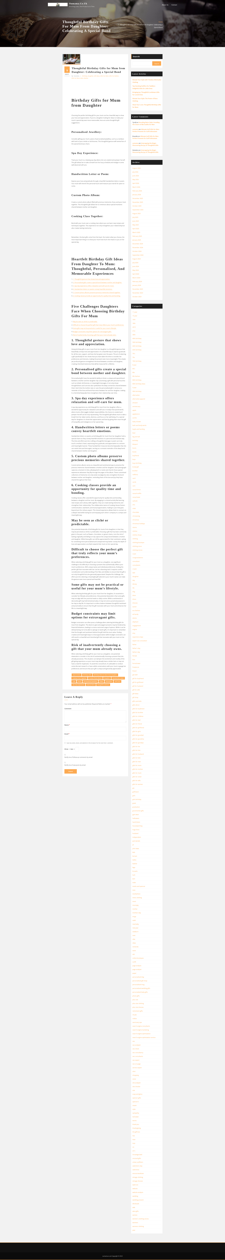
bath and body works (139, 425)
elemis (134, 618)
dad (133, 573)
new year (135, 928)
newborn (135, 932)
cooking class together (79, 678)
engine (134, 629)
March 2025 (136, 232)
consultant (136, 561)
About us (165, 5)
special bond (91, 685)
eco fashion (136, 610)
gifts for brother (137, 712)
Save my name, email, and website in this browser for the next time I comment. (90, 743)
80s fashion (136, 376)
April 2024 (135, 274)
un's (133, 1151)
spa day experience (78, 685)
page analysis (136, 966)
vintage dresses (137, 1181)
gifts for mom (104, 76)
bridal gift (135, 467)
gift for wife (136, 690)
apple (134, 410)
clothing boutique (138, 542)
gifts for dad (136, 720)
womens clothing (138, 1226)
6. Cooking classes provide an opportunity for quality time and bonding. (96, 296)
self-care (117, 681)
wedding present (138, 1200)
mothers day (136, 913)
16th (133, 320)
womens (135, 1223)
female (134, 656)
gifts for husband (138, 754)
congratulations (137, 558)
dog (133, 592)
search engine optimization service (143, 1037)
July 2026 (135, 172)
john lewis (135, 848)
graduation (136, 807)
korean (134, 856)
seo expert (135, 1060)
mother (86, 78)
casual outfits (136, 493)
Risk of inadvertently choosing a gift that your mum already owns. (94, 335)
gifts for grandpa (138, 743)
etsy (133, 633)
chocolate (135, 512)
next (133, 935)
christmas (135, 520)
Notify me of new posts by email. (75, 765)
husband (135, 833)
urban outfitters (137, 1162)
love (74, 681)
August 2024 (136, 259)
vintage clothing (137, 1177)
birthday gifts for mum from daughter (105, 675)
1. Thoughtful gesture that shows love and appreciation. (91, 279)
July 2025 (135, 217)
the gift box (136, 1132)
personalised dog (138, 977)
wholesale (135, 1204)
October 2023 (136, 297)
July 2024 (135, 263)
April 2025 (135, 229)
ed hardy (135, 614)
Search (136, 56)
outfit (134, 962)
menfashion (136, 894)
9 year (134, 388)
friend (134, 671)
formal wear (136, 663)
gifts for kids (136, 758)
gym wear (135, 814)
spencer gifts (136, 1098)
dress (134, 599)
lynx (133, 879)
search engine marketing (140, 1030)
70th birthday (136, 361)
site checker (136, 1087)
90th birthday (136, 391)
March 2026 (136, 187)
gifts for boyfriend (138, 709)
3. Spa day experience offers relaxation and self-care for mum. (93, 286)
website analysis (137, 1192)
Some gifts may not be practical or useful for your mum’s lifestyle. (94, 328)
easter (134, 607)
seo (133, 1041)
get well (134, 675)
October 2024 (136, 251)
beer (134, 433)
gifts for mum (75, 78)
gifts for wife (136, 780)
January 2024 (136, 285)
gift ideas (97, 76)
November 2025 (137, 202)
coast (134, 554)
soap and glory (137, 1094)
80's (133, 369)
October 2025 (136, 206)
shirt (134, 1071)
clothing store (137, 546)
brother (135, 471)
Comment (67, 709)
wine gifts (135, 1211)
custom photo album (95, 678)
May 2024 (135, 270)
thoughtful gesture (103, 685)
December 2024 (137, 244)
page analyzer (137, 969)
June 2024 (135, 266)
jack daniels (136, 841)
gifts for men (136, 762)
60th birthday (136, 346)
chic (133, 505)
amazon (135, 403)
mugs (134, 916)
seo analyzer (136, 1045)
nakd (134, 920)
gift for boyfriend (138, 678)
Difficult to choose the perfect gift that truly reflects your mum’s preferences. (98, 325)
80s (133, 372)
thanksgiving (136, 1128)
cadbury (135, 474)
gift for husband (137, 686)
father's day (136, 648)
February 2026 (137, 191)
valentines (135, 1170)
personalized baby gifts (140, 992)
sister (134, 1079)
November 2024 (137, 247)
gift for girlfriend (137, 682)
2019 (134, 327)
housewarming (137, 826)
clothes (134, 531)
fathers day (136, 652)
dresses (135, 603)
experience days (137, 637)
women (134, 1215)
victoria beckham (138, 1173)
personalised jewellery (90, 681)
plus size (135, 1000)
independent (136, 837)
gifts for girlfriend (138, 728)
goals (134, 803)
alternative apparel (138, 399)
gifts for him (136, 750)
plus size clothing (138, 1003)
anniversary (136, 406)
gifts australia (136, 701)
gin (133, 788)
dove (134, 595)
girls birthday (136, 799)
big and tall (136, 437)
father (134, 644)
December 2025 (137, 198)
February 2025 (137, 236)
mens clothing (137, 898)
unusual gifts (136, 1158)
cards (134, 482)
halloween (135, 818)
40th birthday (136, 338)
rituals (134, 1015)
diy (133, 588)
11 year (134, 312)
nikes (134, 943)
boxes (134, 452)
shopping (135, 1075)
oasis (134, 951)
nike (133, 939)
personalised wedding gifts (141, 988)
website (135, 1189)
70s (133, 357)
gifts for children (137, 716)
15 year (134, 316)
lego (133, 867)
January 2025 (136, 240)
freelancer (135, 667)
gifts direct (135, 705)
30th (133, 335)
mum (79, 681)
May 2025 (135, 225)
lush (133, 875)
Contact (174, 5)
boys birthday (137, 463)
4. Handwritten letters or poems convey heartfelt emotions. (92, 289)
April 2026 (135, 183)
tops (133, 1139)
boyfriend (135, 456)
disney (134, 584)
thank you (135, 1124)
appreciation (76, 675)
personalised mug (138, 985)
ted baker (135, 1117)
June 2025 (135, 221)
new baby (135, 924)
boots (134, 448)
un (133, 1147)
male (134, 882)
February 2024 (137, 281)
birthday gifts (87, 675)
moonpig (135, 905)
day (133, 580)
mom (81, 78)
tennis (134, 1121)
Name (67, 725)
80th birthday (136, 380)
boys (134, 459)
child (134, 508)
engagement (136, 626)
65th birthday (136, 350)
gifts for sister (137, 777)
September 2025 (137, 210)
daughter (90, 76)
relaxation (109, 681)
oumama (75, 76)
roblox (134, 1019)
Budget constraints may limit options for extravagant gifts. (92, 332)
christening (136, 516)
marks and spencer (138, 886)
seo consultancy (137, 1053)
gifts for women (137, 784)
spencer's (135, 1102)
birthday (84, 76)
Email (66, 734)
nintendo (135, 947)
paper (134, 973)
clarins (134, 527)
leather (134, 864)
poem (101, 681)
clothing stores (137, 550)
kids (133, 852)
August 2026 (136, 168)
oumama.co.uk (78, 3)
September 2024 (137, 255)
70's (133, 354)
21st (133, 331)
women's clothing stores (140, 1219)
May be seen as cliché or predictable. (85, 322)
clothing (135, 539)
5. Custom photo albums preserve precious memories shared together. (96, 292)
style (134, 1109)
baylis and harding (138, 429)
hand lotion (136, 822)
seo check (135, 1049)
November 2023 (137, 293)
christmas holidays (138, 524)
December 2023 (137, 289)
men (133, 890)
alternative (136, 395)
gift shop (135, 697)
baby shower (136, 422)
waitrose (135, 1185)
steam (134, 1105)
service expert (137, 1068)
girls (133, 796)
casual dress (136, 490)
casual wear (136, 497)
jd (133, 845)
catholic (135, 501)
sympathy (135, 1113)
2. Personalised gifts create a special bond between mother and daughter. (97, 282)
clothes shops (137, 535)
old (133, 954)
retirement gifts (137, 1011)
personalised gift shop (139, 981)
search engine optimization (141, 1034)
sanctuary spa (137, 1022)
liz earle (134, 871)
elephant (135, 622)
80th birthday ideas (138, 384)
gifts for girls (136, 731)
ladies (134, 860)
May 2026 (135, 179)
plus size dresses (138, 1007)
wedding (135, 1196)
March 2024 (136, 278)
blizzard (135, 444)
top (133, 1136)
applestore (136, 414)
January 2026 (136, 195)
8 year (134, 365)
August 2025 (136, 213)
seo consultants (137, 1056)
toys (133, 1143)
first (133, 660)
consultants (136, 565)
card (133, 478)
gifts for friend (137, 724)
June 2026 (135, 176)
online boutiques (138, 958)
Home (161, 22)
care (133, 486)
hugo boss (135, 830)
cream (134, 569)
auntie (134, 418)
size (133, 1090)
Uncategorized (137, 1155)
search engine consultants (141, 1026)
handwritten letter (118, 678)
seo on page (136, 1064)
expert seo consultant (139, 641)
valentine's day (137, 1166)
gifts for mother (114, 76)
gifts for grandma (138, 739)
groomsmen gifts (138, 811)
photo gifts (136, 996)
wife (133, 1207)
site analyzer (136, 1083)
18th (133, 323)
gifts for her (136, 746)
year (133, 1230)
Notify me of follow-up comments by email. (78, 757)
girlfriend (135, 792)
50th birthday (136, 342)
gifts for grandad (138, 735)
